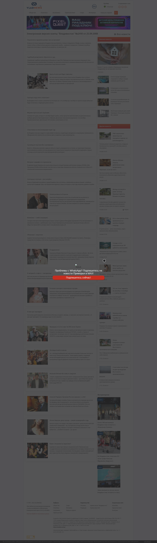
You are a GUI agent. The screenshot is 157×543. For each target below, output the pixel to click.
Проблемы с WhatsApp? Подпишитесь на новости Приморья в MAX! (78, 272)
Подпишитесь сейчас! (78, 277)
